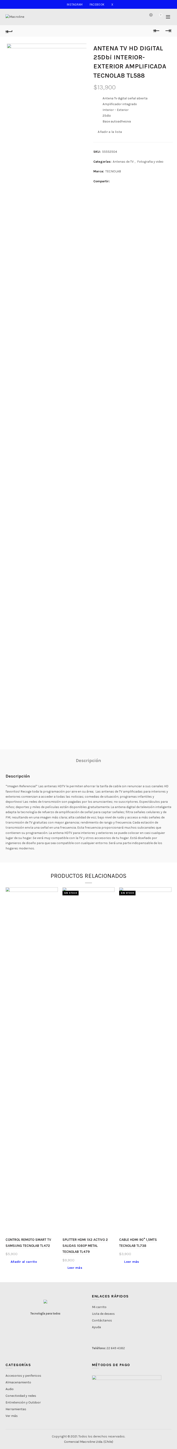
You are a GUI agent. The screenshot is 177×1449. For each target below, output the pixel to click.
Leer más (75, 1268)
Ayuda (96, 1327)
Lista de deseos (151, 15)
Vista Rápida (54, 899)
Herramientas (16, 1409)
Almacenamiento (18, 1382)
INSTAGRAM (75, 4)
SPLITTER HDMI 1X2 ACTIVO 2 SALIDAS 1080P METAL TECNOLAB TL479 (85, 1246)
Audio (10, 1389)
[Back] (9, 31)
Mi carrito (99, 1307)
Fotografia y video (150, 162)
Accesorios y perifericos (23, 1376)
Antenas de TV (123, 162)
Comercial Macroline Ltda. (83, 1442)
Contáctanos (102, 1320)
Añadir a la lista (110, 132)
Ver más (12, 1416)
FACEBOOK (97, 4)
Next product (168, 31)
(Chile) (108, 1442)
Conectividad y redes (21, 1396)
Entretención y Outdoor (23, 1402)
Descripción (88, 760)
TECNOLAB (113, 171)
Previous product (156, 31)
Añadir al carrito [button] (24, 1262)
